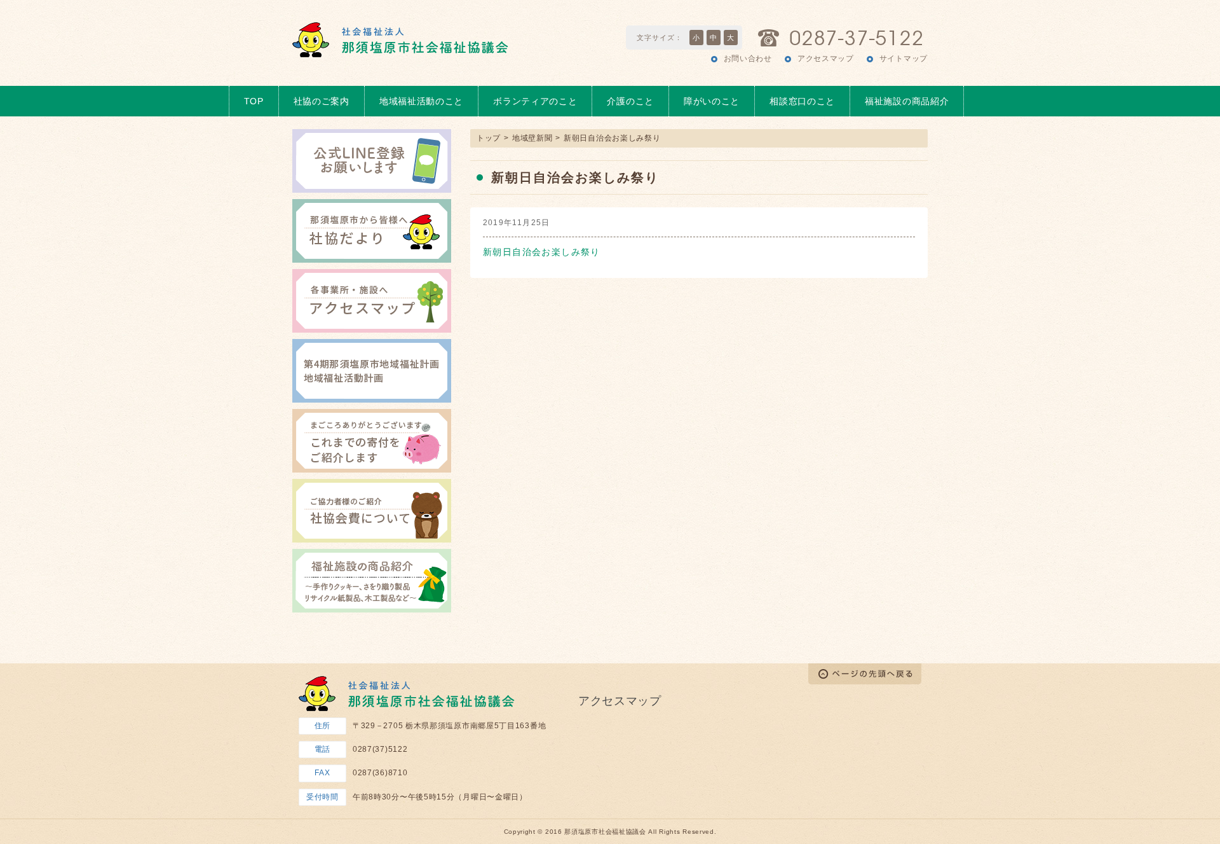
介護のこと (630, 101)
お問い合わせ (748, 58)
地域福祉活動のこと (421, 101)
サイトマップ (903, 58)
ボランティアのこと (535, 101)
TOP (254, 101)
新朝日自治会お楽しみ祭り (541, 252)
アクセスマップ (825, 58)
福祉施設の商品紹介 (907, 101)
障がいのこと (712, 101)
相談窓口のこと (802, 101)
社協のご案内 (321, 101)
